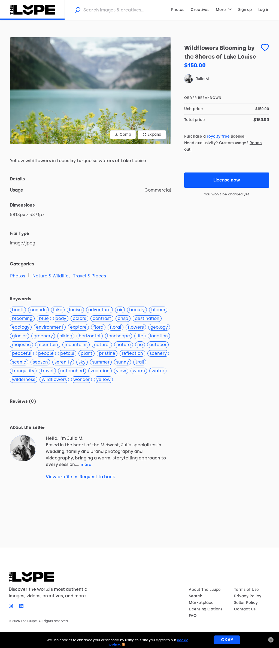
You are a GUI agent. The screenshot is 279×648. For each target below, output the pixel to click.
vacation (100, 370)
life (140, 335)
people (46, 353)
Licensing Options (205, 609)
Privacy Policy (247, 596)
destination (147, 318)
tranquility (23, 370)
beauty (137, 309)
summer (101, 362)
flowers (136, 327)
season (40, 362)
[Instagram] (12, 605)
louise (75, 309)
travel (47, 370)
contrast (102, 318)
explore (78, 327)
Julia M (202, 79)
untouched (72, 370)
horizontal (90, 335)
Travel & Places (89, 275)
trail (139, 362)
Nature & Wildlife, (51, 275)
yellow (103, 379)
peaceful (22, 353)
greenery (43, 335)
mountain (47, 344)
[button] (90, 90)
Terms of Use (246, 589)
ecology (20, 327)
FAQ (193, 615)
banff (18, 309)
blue (44, 318)
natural (102, 344)
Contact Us (245, 609)
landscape (118, 335)
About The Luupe (205, 589)
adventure (99, 309)
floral (115, 327)
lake (57, 309)
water (157, 370)
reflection (132, 353)
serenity (63, 362)
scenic (19, 362)
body (60, 318)
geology (159, 327)
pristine (107, 353)
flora (98, 327)
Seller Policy (246, 602)
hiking (65, 335)
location (159, 335)
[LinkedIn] (19, 605)
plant (86, 353)
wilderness (23, 379)
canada (38, 309)
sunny (122, 362)
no (140, 344)
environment (49, 327)
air (120, 309)
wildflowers (54, 379)
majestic (21, 344)
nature (123, 344)
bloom (158, 309)
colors (79, 318)
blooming (22, 318)
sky (82, 362)
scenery (158, 353)
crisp (123, 318)
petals (67, 353)
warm (139, 370)
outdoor (157, 344)
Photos (17, 275)
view (121, 370)
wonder (81, 379)
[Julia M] (23, 448)
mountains (76, 344)
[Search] (77, 10)
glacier (19, 335)
